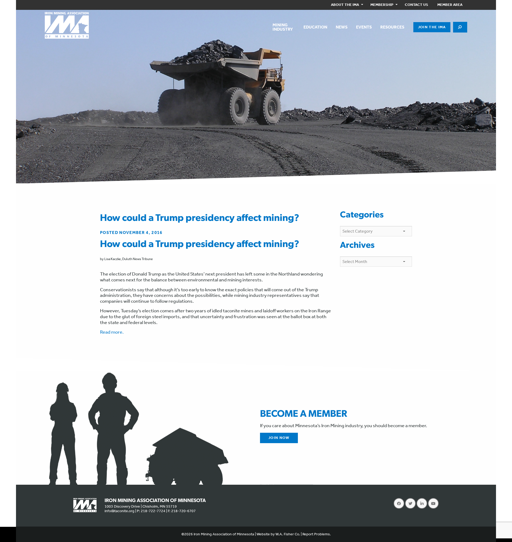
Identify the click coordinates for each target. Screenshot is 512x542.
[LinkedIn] (422, 503)
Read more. (112, 332)
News (341, 27)
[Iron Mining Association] (67, 25)
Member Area (449, 4)
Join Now (279, 437)
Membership (381, 4)
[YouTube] (433, 503)
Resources (392, 27)
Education (315, 27)
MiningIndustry (283, 27)
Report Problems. (316, 534)
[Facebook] (399, 503)
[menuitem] (346, 5)
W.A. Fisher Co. (287, 534)
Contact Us (416, 4)
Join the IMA (432, 27)
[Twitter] (410, 503)
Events (364, 27)
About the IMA (345, 4)
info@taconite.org (119, 511)
